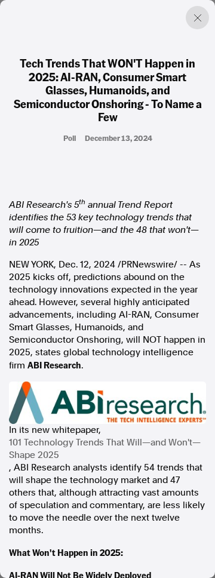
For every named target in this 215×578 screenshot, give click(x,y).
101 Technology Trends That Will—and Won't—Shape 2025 (105, 448)
